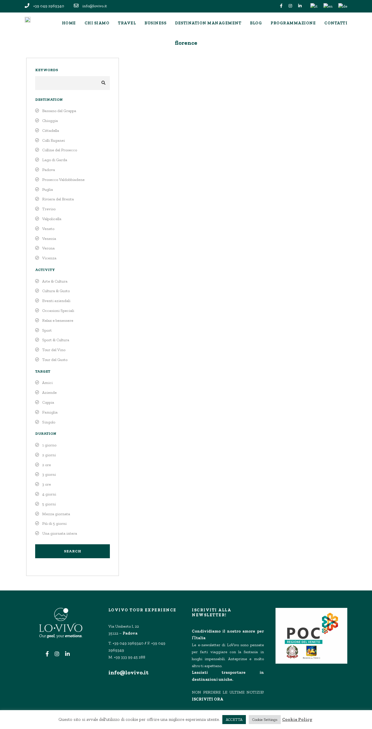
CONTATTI (335, 23)
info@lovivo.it (128, 672)
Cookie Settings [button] (264, 719)
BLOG (256, 23)
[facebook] (281, 5)
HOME (69, 23)
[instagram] (290, 5)
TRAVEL (127, 23)
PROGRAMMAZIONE (293, 23)
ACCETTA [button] (234, 719)
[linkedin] (300, 5)
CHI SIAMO (97, 23)
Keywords (46, 70)
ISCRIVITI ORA (207, 699)
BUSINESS (155, 23)
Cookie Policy (297, 719)
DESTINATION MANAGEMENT (208, 23)
